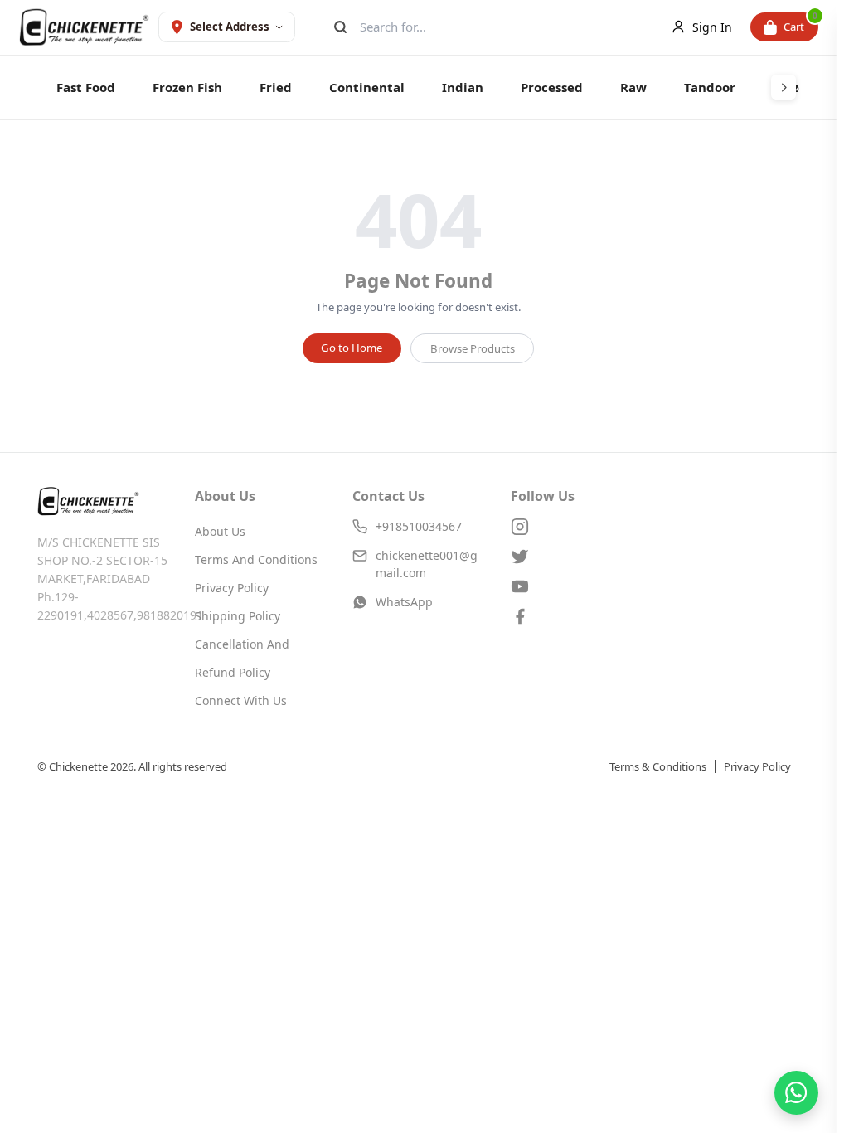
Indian (462, 87)
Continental (367, 87)
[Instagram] (576, 527)
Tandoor (709, 87)
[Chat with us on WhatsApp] (796, 1093)
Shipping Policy (237, 616)
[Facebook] (576, 616)
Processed (552, 87)
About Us (220, 531)
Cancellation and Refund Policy (242, 658)
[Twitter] (576, 556)
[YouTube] (576, 586)
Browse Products (472, 348)
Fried (276, 87)
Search (339, 27)
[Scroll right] (783, 87)
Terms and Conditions (256, 559)
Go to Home (351, 347)
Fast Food (85, 87)
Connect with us (241, 700)
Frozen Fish (187, 87)
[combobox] (497, 27)
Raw (633, 87)
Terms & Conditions (657, 766)
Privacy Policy (232, 588)
